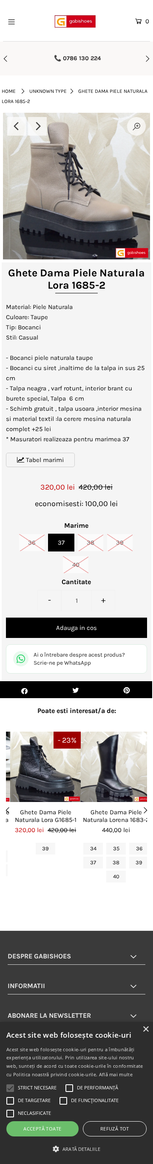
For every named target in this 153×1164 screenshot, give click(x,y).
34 (93, 848)
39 (120, 542)
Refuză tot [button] (114, 1128)
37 (61, 542)
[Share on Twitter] (75, 689)
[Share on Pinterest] (126, 689)
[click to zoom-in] (136, 126)
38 (90, 542)
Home (9, 91)
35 (116, 848)
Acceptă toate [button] (42, 1128)
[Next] (37, 126)
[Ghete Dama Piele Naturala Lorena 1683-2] (116, 767)
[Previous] (16, 126)
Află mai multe (116, 1074)
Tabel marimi (44, 460)
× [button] (145, 1029)
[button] (76, 1149)
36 (32, 542)
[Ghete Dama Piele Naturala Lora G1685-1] (45, 767)
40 (75, 564)
